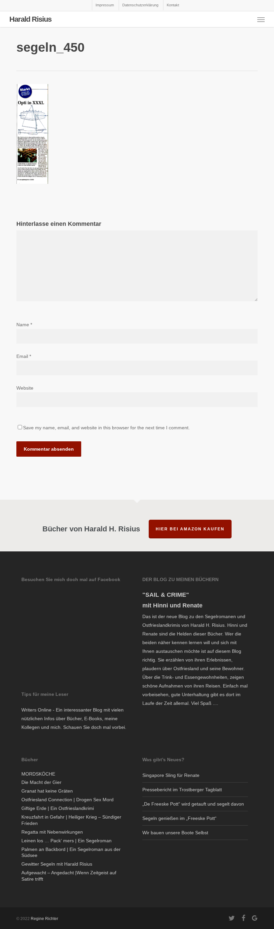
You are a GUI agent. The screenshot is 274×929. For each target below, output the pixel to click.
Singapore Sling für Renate (170, 775)
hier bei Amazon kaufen (190, 529)
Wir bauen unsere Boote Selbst (175, 832)
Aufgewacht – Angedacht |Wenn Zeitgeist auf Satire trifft (68, 876)
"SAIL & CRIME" (165, 594)
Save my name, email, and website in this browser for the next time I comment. (106, 427)
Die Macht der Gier (41, 782)
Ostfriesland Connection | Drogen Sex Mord (67, 799)
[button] (261, 19)
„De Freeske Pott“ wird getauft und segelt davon (193, 804)
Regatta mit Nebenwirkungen (52, 832)
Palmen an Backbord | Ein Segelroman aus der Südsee (71, 852)
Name (24, 324)
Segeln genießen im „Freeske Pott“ (179, 818)
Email (23, 356)
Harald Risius (30, 19)
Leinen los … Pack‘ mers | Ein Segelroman (66, 840)
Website (24, 388)
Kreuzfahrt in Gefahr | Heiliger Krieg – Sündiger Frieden (71, 820)
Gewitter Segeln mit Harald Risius (56, 864)
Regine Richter (44, 918)
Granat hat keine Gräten (47, 791)
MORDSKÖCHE (38, 774)
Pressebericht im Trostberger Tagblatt (182, 789)
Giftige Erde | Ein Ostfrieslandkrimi (57, 808)
